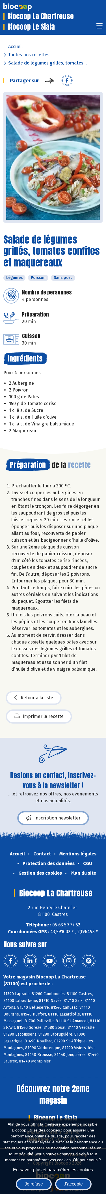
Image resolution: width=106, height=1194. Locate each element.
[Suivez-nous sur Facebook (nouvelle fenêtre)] (10, 961)
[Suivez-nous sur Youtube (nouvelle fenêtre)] (49, 961)
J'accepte (73, 1184)
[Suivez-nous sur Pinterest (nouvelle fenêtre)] (88, 961)
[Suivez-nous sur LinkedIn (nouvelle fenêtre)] (30, 961)
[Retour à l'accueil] (26, 7)
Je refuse (34, 1184)
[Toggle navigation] (99, 27)
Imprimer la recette (43, 716)
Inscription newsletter (57, 818)
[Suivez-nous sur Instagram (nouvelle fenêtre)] (69, 961)
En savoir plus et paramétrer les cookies (53, 1169)
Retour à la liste (37, 697)
